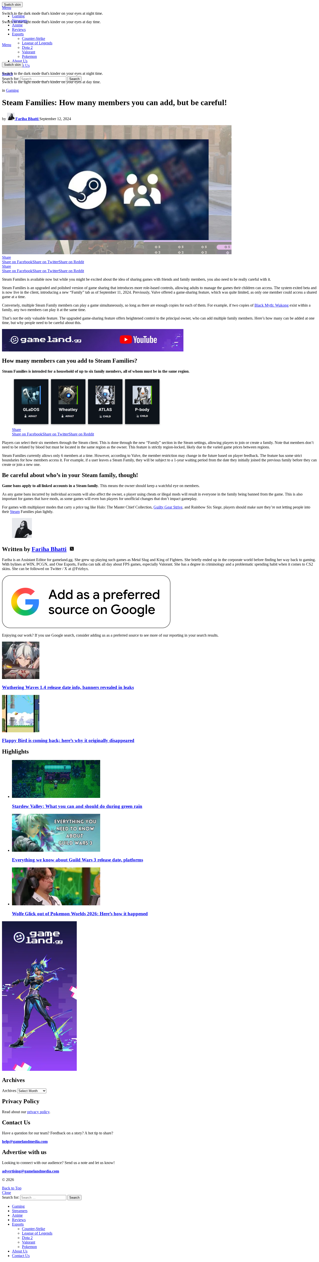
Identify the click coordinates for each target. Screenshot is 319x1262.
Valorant (28, 1242)
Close (6, 1192)
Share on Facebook (17, 262)
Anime (17, 25)
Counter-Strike (33, 38)
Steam (15, 511)
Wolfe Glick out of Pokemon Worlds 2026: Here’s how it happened (80, 913)
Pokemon (29, 1247)
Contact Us (21, 1256)
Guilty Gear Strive (168, 507)
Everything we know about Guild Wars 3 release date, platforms (77, 859)
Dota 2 (27, 47)
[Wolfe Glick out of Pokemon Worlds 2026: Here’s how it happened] (164, 886)
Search (74, 79)
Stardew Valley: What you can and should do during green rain (77, 806)
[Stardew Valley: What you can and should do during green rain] (164, 779)
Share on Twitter (45, 262)
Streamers (19, 20)
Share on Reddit (71, 262)
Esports (18, 34)
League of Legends (37, 43)
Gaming (18, 16)
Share (6, 257)
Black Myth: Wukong (271, 305)
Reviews (19, 29)
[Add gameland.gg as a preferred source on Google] (86, 627)
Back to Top (11, 1188)
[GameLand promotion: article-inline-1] (92, 350)
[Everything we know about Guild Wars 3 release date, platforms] (164, 833)
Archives (9, 1091)
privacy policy (38, 1112)
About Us (19, 61)
